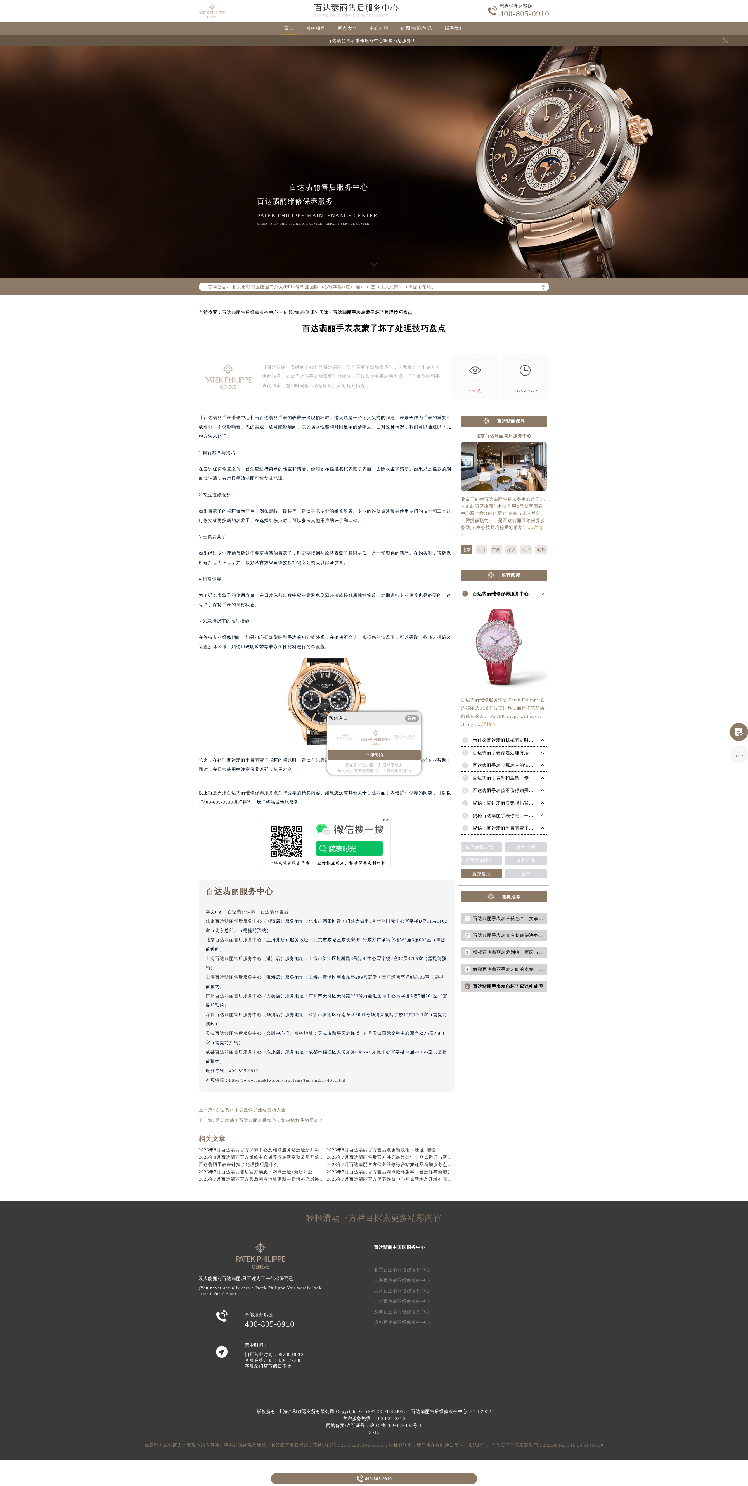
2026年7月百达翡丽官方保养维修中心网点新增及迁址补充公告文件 (396, 1179)
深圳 (511, 549)
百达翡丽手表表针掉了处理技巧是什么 (238, 1164)
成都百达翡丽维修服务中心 (402, 1322)
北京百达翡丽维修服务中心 (402, 1269)
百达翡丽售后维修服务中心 (250, 312)
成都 (541, 549)
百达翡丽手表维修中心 (226, 417)
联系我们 (454, 28)
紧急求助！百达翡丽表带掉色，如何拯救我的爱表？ (269, 1120)
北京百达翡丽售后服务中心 (234, 921)
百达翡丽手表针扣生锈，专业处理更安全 (515, 778)
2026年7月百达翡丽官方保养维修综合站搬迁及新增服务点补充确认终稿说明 (406, 1164)
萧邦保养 (526, 847)
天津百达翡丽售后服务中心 (234, 1033)
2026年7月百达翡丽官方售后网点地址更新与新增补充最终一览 (264, 1179)
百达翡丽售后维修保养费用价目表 (481, 847)
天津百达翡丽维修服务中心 (402, 1290)
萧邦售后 (481, 873)
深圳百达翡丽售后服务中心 (234, 1014)
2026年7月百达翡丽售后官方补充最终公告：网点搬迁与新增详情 (394, 1157)
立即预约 (374, 755)
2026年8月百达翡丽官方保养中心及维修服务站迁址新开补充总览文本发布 (275, 1150)
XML (374, 1432)
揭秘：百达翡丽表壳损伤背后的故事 (510, 803)
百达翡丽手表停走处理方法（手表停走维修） (519, 752)
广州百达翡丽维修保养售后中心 (481, 860)
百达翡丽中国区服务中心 (399, 1247)
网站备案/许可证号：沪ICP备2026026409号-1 (374, 1425)
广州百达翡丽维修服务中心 (402, 1301)
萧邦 (526, 873)
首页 (289, 27)
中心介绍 (379, 28)
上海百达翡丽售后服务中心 (234, 958)
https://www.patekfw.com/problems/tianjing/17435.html (287, 1080)
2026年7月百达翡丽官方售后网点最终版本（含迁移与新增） (389, 1172)
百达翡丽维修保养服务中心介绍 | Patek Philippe (523, 593)
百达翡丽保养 (242, 911)
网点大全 (347, 28)
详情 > (489, 724)
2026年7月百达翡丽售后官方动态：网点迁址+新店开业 (256, 1172)
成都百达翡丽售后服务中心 (234, 1052)
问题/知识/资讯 (416, 28)
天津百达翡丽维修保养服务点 (247, 792)
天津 (324, 312)
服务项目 (316, 28)
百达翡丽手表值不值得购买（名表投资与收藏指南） (526, 790)
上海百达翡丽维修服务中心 (402, 1280)
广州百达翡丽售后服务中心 (234, 996)
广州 (496, 549)
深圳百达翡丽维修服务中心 (402, 1311)
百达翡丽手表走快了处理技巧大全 (251, 1110)
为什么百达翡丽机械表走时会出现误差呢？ (517, 740)
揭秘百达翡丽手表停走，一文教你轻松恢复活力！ (524, 815)
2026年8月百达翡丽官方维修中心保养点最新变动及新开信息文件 (266, 1157)
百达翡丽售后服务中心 (356, 7)
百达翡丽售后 (274, 911)
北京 (466, 549)
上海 (481, 549)
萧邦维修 (526, 860)
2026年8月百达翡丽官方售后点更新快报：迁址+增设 (381, 1150)
